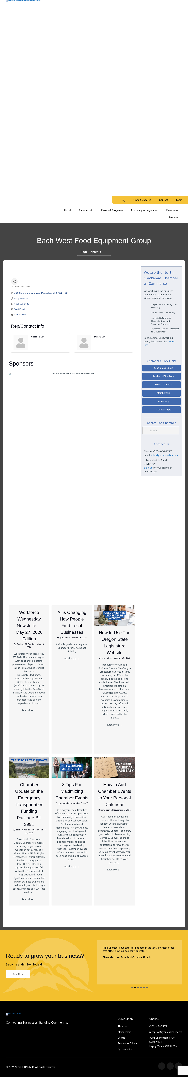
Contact (163, 200)
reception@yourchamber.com (165, 1032)
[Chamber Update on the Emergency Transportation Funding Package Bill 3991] (29, 767)
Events (121, 1037)
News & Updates (142, 200)
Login (179, 200)
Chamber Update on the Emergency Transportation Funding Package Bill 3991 (29, 804)
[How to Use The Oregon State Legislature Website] (114, 615)
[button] (161, 368)
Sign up (148, 467)
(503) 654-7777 (158, 1026)
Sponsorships (125, 1049)
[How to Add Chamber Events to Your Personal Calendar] (114, 767)
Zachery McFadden (26, 644)
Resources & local (128, 1043)
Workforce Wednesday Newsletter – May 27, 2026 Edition (29, 625)
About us (122, 1026)
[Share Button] (14, 281)
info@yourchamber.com (165, 455)
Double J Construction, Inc (137, 957)
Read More (29, 710)
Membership (124, 1032)
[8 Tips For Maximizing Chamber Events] (72, 767)
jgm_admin (65, 637)
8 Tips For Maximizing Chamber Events (71, 791)
